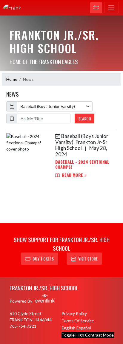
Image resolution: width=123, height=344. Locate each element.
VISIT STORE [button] (88, 258)
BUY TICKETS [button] (43, 258)
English (68, 327)
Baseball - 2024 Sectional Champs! (82, 164)
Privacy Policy (74, 313)
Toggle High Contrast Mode (87, 334)
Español (83, 327)
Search (84, 118)
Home (11, 79)
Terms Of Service (77, 320)
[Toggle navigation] (111, 7)
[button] (96, 7)
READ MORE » (74, 175)
